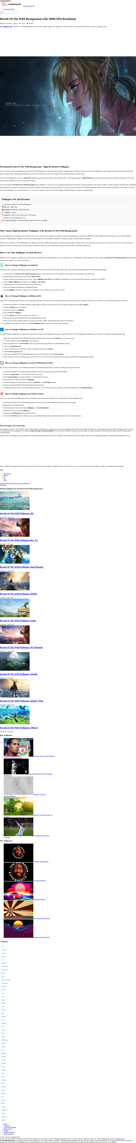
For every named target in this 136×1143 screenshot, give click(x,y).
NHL (3, 1076)
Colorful (3, 986)
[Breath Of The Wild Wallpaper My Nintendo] (15, 643)
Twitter (2, 483)
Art (2, 960)
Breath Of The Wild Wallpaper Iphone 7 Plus (21, 701)
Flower (3, 1016)
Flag (2, 1013)
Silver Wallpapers (10, 796)
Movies (3, 1063)
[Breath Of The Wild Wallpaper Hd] (15, 509)
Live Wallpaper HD (29, 6)
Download (3, 485)
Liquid (3, 1046)
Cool (2, 993)
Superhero (4, 1110)
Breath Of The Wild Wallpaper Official (19, 727)
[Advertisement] (55, 42)
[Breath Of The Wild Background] (68, 96)
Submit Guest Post (9, 9)
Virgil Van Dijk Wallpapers (13, 758)
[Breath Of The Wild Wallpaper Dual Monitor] (15, 563)
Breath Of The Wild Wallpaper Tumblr (19, 674)
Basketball (8, 775)
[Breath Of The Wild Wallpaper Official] (15, 724)
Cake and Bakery (6, 980)
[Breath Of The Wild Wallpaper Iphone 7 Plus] (15, 697)
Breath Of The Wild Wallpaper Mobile (18, 594)
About (5, 1124)
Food (2, 1020)
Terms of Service (9, 1134)
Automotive (4, 966)
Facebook (7, 483)
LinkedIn (24, 483)
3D (2, 946)
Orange (3, 1080)
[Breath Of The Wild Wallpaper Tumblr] (15, 670)
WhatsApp (13, 483)
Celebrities (4, 983)
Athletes (3, 963)
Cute (2, 996)
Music (3, 1066)
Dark (2, 1000)
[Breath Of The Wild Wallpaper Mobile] (15, 590)
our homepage (33, 190)
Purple (3, 1090)
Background (7, 473)
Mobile (3, 1056)
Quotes (3, 1093)
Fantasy (3, 1010)
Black (3, 973)
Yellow (3, 1120)
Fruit (2, 1026)
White (3, 1113)
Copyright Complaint (10, 1127)
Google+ (18, 483)
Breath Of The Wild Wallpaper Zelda (18, 620)
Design (3, 1003)
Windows (4, 1117)
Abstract (3, 950)
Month (3, 1060)
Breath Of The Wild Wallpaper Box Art (19, 540)
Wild (5, 480)
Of (4, 477)
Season (3, 1100)
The (5, 478)
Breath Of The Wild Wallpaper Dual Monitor (21, 567)
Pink (2, 1083)
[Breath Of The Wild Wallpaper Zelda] (15, 616)
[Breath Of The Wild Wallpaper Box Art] (15, 536)
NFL (2, 1073)
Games (15, 23)
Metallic (3, 1053)
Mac (2, 1050)
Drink (3, 1006)
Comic (3, 990)
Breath (6, 475)
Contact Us (7, 1125)
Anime (3, 956)
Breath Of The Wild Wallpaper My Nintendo (21, 647)
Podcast (3, 1086)
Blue (2, 976)
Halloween (4, 1040)
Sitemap (6, 1130)
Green (3, 1036)
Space (3, 1103)
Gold (2, 1033)
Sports (3, 1106)
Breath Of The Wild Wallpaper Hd (16, 513)
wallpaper (19, 178)
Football (7, 837)
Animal (3, 953)
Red (2, 1096)
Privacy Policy (8, 1129)
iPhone (3, 1043)
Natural (3, 1070)
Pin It (28, 483)
